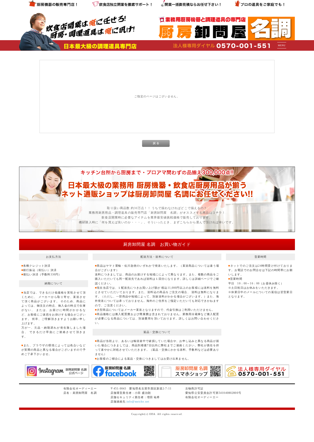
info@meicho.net (138, 401)
